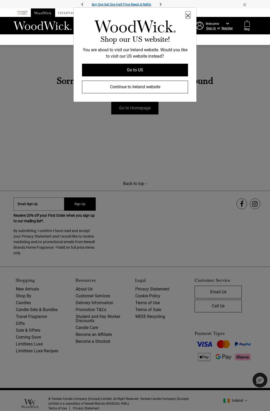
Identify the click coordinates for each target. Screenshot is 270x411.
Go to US (135, 69)
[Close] (188, 15)
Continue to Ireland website (135, 86)
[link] (135, 27)
